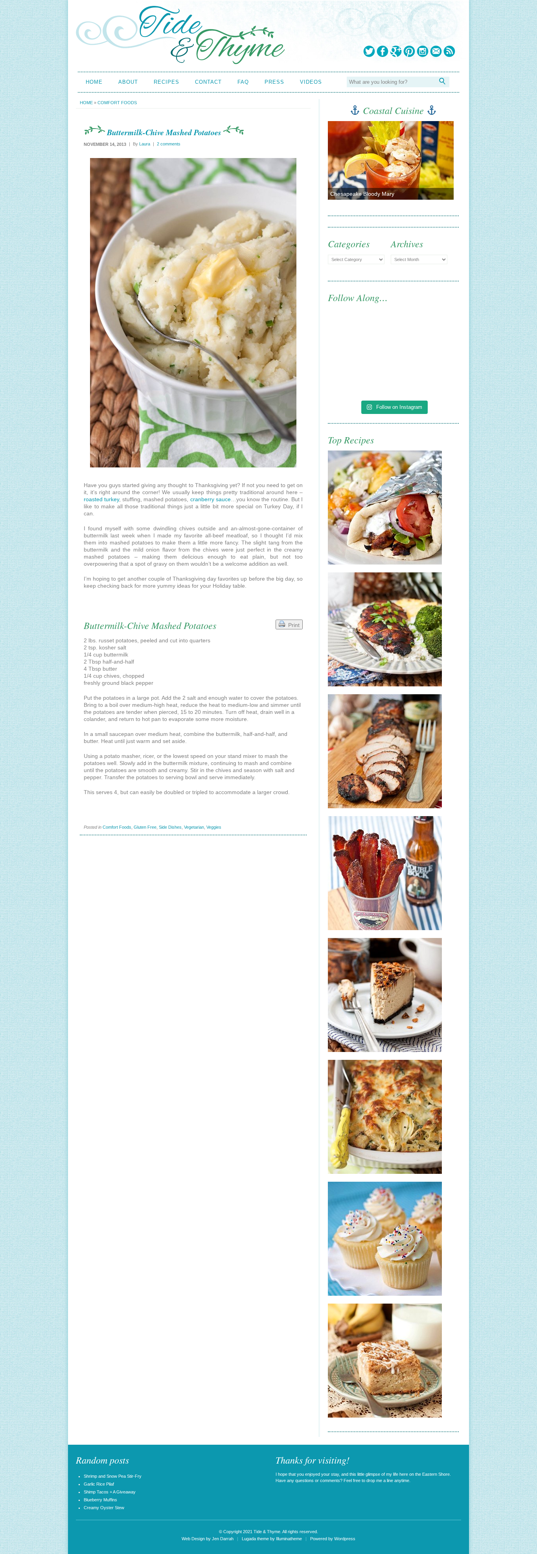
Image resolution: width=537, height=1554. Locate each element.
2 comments (168, 144)
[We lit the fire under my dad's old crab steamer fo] (360, 337)
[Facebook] (382, 51)
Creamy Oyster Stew (104, 1507)
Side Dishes (170, 827)
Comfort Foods (117, 102)
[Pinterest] (409, 51)
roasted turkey (101, 499)
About (128, 82)
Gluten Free (145, 827)
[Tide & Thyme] (180, 62)
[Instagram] (422, 51)
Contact (208, 82)
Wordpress (344, 1538)
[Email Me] (436, 51)
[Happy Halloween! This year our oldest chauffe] (360, 376)
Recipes (166, 82)
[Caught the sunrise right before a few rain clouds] (427, 376)
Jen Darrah (223, 1538)
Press (274, 82)
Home (94, 82)
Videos (311, 82)
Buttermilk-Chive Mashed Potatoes (164, 132)
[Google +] (396, 51)
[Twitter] (369, 51)
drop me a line (379, 1480)
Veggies (213, 827)
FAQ (243, 82)
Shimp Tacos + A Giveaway (110, 1492)
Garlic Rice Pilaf (99, 1484)
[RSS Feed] (449, 51)
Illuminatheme (289, 1538)
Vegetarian (194, 827)
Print (292, 625)
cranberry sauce (210, 499)
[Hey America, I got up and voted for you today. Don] (427, 337)
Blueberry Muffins (100, 1499)
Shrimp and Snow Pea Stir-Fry (113, 1476)
